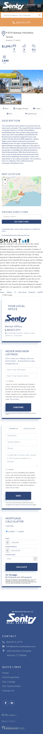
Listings (9, 292)
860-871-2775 (23, 22)
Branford (32, 292)
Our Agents (18, 335)
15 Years (20, 531)
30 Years (11, 531)
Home (2, 292)
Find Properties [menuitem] (10, 677)
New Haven (22, 292)
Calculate (21, 567)
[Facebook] (5, 703)
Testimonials (31, 5)
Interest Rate (10, 555)
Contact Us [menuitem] (8, 690)
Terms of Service (27, 505)
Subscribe (18, 407)
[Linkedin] (11, 703)
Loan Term (9, 526)
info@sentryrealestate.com (20, 646)
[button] (39, 15)
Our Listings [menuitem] (8, 681)
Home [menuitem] (5, 672)
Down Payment (11, 547)
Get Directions (21, 222)
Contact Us (9, 335)
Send (18, 496)
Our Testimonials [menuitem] (11, 686)
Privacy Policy (14, 399)
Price (7, 538)
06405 (40, 292)
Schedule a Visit (29, 428)
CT (15, 292)
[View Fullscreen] (5, 188)
